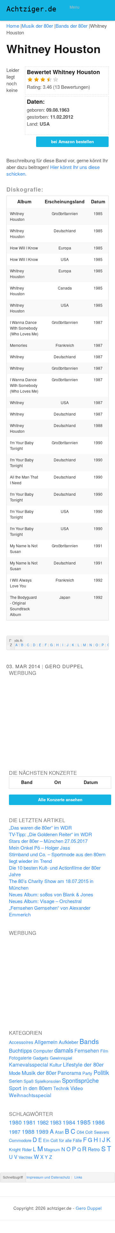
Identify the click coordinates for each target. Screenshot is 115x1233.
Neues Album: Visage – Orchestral (45, 901)
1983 (55, 1122)
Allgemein (45, 1042)
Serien (15, 1080)
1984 (69, 1122)
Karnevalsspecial (28, 1064)
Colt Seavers (97, 1132)
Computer (43, 1050)
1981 (29, 1122)
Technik (61, 1088)
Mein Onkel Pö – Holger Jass (39, 847)
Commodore (20, 1140)
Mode (14, 1072)
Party (87, 1073)
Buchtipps (20, 1050)
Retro (94, 1148)
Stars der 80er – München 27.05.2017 (48, 840)
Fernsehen (86, 1050)
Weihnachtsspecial (30, 1094)
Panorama (69, 1072)
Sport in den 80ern (30, 1088)
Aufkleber (68, 1042)
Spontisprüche (80, 1080)
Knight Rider (20, 1149)
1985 (84, 1121)
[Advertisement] (57, 716)
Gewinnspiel (61, 1058)
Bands (89, 1041)
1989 (42, 1131)
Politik (101, 1072)
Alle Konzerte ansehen (60, 799)
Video (76, 1087)
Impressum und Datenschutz (48, 1177)
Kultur (56, 1064)
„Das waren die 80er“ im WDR (40, 827)
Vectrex (26, 1157)
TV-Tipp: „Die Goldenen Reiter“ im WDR (50, 834)
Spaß (29, 1081)
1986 (98, 1122)
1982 (43, 1122)
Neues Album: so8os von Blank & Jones (51, 894)
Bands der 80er (72, 25)
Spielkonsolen (48, 1081)
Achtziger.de (31, 9)
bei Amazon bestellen (72, 141)
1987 (14, 1131)
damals (63, 1050)
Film (104, 1051)
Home (12, 25)
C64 (80, 1132)
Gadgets (41, 1058)
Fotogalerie (20, 1057)
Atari (59, 1132)
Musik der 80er (37, 25)
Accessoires (21, 1042)
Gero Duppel (64, 666)
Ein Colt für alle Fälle (62, 1140)
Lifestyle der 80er (83, 1064)
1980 (15, 1122)
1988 (28, 1131)
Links (78, 1177)
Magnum (52, 1149)
